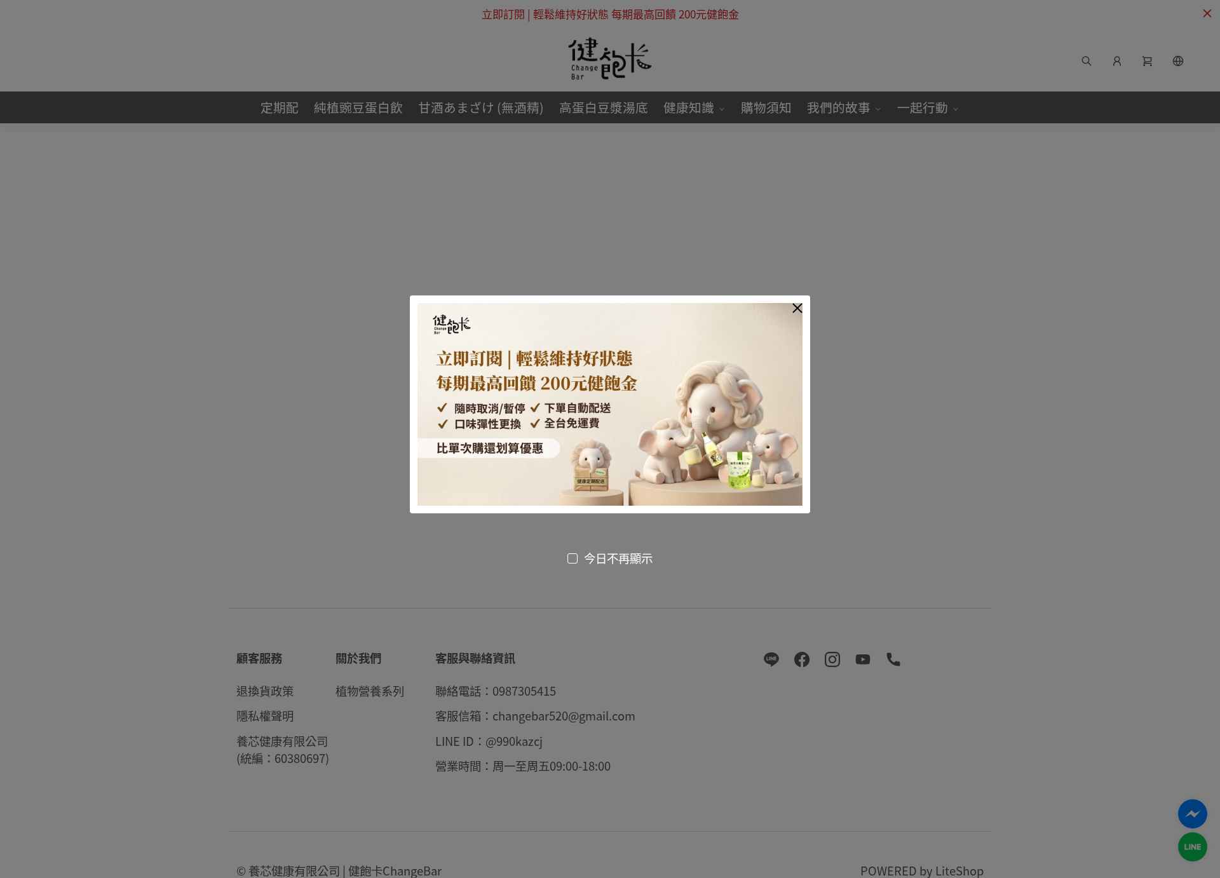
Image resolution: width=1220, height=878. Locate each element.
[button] (797, 308)
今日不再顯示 (618, 558)
